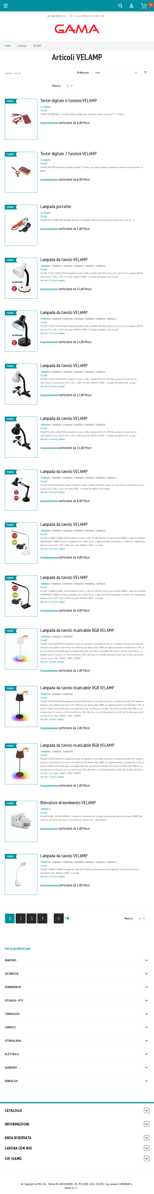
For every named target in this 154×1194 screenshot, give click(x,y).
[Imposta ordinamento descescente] (145, 72)
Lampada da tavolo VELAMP (63, 259)
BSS (75, 1187)
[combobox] (116, 72)
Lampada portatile (55, 206)
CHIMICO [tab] (10, 1027)
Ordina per (83, 72)
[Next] (67, 918)
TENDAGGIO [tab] (12, 1014)
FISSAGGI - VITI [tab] (14, 1000)
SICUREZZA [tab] (11, 974)
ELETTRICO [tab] (12, 1054)
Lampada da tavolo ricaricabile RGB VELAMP (77, 630)
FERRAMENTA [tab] (13, 987)
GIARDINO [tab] (11, 1067)
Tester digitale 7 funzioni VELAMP (68, 153)
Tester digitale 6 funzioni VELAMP (68, 100)
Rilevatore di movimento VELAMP (68, 802)
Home (8, 45)
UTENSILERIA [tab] (13, 1041)
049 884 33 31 (58, 15)
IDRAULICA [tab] (11, 1081)
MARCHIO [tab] (10, 960)
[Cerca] (120, 5)
